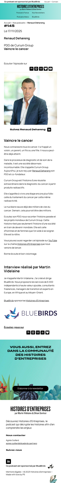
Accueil (47, 2)
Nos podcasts (19, 22)
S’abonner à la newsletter (30, 388)
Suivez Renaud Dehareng (28, 129)
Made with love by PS (15, 474)
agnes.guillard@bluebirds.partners (21, 443)
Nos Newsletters (38, 13)
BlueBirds (35, 1)
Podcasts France (22, 13)
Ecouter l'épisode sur (15, 63)
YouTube (52, 240)
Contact (55, 2)
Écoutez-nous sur (14, 327)
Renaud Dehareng (41, 170)
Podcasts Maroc (23, 17)
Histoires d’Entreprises (28, 244)
